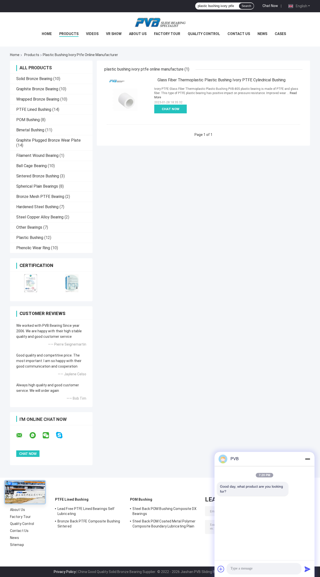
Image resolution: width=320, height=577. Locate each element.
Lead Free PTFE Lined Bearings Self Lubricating (86, 511)
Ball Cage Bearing (31, 165)
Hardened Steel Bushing (37, 206)
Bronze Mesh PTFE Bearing (40, 196)
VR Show (114, 34)
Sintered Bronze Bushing (37, 176)
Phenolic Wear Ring (33, 247)
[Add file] (221, 568)
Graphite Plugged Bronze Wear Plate (48, 140)
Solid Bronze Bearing (34, 78)
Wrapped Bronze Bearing (37, 99)
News (262, 34)
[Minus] (307, 459)
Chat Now (270, 6)
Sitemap (17, 545)
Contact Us (239, 34)
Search (246, 6)
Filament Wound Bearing (37, 155)
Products (68, 34)
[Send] (308, 568)
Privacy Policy (65, 572)
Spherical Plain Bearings (37, 186)
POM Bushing (28, 119)
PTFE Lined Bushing (33, 109)
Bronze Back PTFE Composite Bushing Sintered (89, 523)
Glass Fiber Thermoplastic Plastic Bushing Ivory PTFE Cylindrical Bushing (222, 80)
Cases (280, 34)
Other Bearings (29, 227)
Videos (92, 34)
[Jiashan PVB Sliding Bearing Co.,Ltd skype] (62, 435)
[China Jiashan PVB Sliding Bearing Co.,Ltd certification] (30, 283)
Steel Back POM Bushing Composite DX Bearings (164, 511)
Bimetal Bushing (30, 130)
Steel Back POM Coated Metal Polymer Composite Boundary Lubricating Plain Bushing (164, 524)
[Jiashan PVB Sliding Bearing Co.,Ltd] (160, 22)
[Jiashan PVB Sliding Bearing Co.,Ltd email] (22, 435)
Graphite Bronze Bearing (37, 89)
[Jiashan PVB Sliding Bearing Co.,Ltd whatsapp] (36, 435)
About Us (137, 34)
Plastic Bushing (29, 237)
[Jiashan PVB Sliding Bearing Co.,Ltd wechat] (49, 435)
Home (47, 34)
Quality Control (204, 34)
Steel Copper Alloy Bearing (40, 217)
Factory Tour (167, 34)
